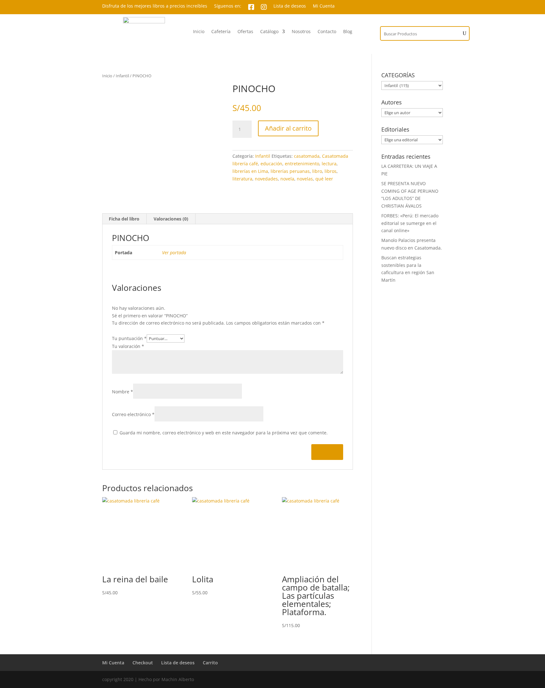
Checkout (142, 663)
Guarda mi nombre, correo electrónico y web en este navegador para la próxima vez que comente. (224, 433)
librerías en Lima (250, 171)
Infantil (122, 76)
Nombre (122, 392)
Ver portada (174, 253)
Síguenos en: (227, 6)
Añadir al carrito (288, 128)
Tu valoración (128, 346)
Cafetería (221, 31)
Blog (347, 31)
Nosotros (301, 31)
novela (287, 179)
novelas (305, 179)
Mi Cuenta (324, 6)
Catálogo (269, 31)
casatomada (306, 156)
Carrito (210, 663)
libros (331, 171)
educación (271, 164)
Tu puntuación (129, 338)
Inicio (198, 31)
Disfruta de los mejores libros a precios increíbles (154, 6)
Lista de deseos (289, 6)
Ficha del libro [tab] (124, 219)
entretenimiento (302, 164)
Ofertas (245, 31)
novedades (266, 179)
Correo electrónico (133, 414)
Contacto (327, 31)
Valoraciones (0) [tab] (171, 219)
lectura (329, 164)
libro (317, 171)
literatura (242, 179)
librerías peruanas (290, 171)
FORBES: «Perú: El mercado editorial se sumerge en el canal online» (409, 223)
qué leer (324, 179)
